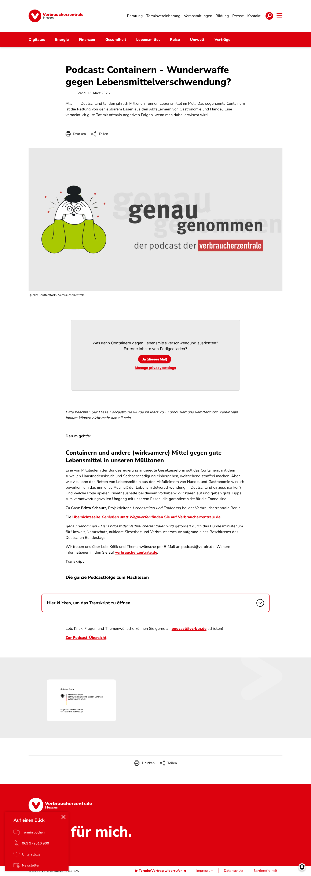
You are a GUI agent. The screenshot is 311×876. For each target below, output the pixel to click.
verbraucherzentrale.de (136, 552)
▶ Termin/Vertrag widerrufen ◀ (160, 870)
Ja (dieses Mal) (154, 359)
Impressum (204, 870)
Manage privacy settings (155, 368)
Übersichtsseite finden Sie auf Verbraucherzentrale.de (146, 517)
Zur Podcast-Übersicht (86, 637)
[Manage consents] (302, 867)
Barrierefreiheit (265, 870)
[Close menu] (63, 817)
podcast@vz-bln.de (189, 628)
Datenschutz (233, 870)
